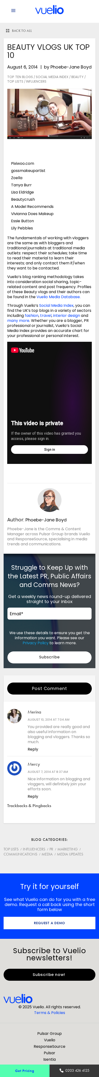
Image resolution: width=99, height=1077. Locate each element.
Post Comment (49, 688)
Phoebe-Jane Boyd (71, 67)
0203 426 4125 (77, 1070)
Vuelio (49, 1040)
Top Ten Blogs (20, 76)
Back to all (22, 30)
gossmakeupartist (28, 170)
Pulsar (49, 1053)
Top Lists (15, 81)
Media (47, 854)
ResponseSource (49, 1046)
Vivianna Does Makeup (32, 214)
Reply (33, 749)
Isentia (49, 1059)
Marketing (67, 849)
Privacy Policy (36, 643)
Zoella (16, 178)
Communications (20, 854)
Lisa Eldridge (22, 192)
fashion (31, 315)
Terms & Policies (49, 1012)
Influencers (36, 81)
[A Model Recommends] (33, 228)
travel (45, 315)
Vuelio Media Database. (58, 297)
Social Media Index (52, 76)
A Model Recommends (33, 206)
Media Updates (70, 854)
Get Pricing (24, 1070)
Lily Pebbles (22, 228)
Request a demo (49, 923)
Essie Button (22, 221)
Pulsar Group (49, 1033)
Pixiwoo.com (22, 163)
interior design (66, 315)
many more (18, 320)
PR (51, 849)
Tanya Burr (21, 185)
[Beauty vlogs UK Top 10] (49, 114)
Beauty (77, 76)
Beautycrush (23, 199)
